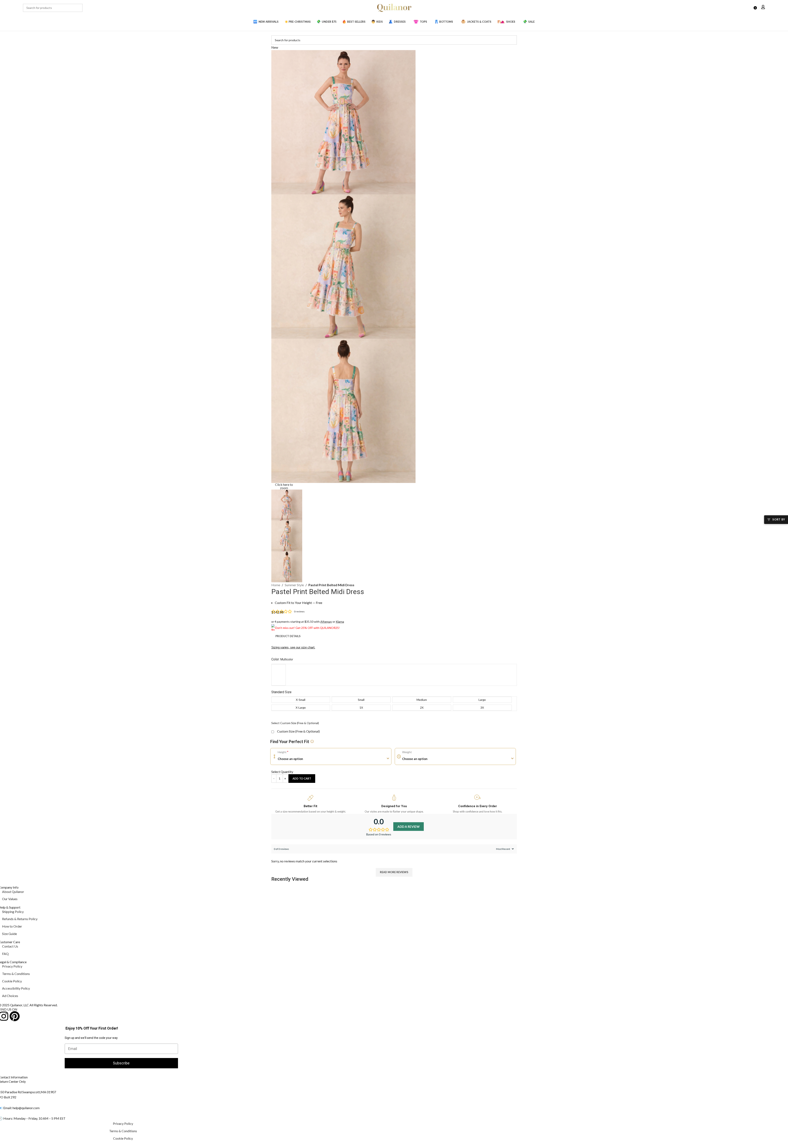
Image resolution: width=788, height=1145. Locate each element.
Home (275, 585)
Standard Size (281, 692)
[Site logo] (394, 7)
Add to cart (302, 778)
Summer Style (294, 585)
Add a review (408, 826)
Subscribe (121, 1063)
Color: (282, 659)
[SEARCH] (78, 8)
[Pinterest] (14, 1016)
